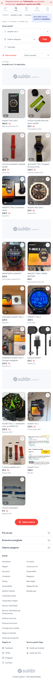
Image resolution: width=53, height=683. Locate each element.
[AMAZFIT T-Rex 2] (39, 304)
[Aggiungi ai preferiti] (22, 92)
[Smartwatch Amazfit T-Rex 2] (13, 304)
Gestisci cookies (8, 591)
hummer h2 (29, 15)
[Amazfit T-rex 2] (39, 454)
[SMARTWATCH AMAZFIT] (13, 262)
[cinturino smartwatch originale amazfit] (13, 153)
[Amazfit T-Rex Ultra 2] (13, 109)
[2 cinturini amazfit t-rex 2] (13, 454)
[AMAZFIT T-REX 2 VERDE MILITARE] (39, 262)
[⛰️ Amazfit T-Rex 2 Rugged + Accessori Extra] (39, 153)
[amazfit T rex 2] (39, 412)
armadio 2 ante (16, 15)
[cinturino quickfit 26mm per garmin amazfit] (39, 109)
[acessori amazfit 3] (39, 346)
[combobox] (26, 31)
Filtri (45, 39)
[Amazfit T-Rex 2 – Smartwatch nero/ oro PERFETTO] (13, 412)
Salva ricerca (10, 55)
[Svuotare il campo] (48, 31)
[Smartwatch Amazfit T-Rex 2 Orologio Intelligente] (13, 346)
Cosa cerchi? (7, 26)
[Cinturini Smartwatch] (13, 495)
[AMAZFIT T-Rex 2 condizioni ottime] (13, 196)
